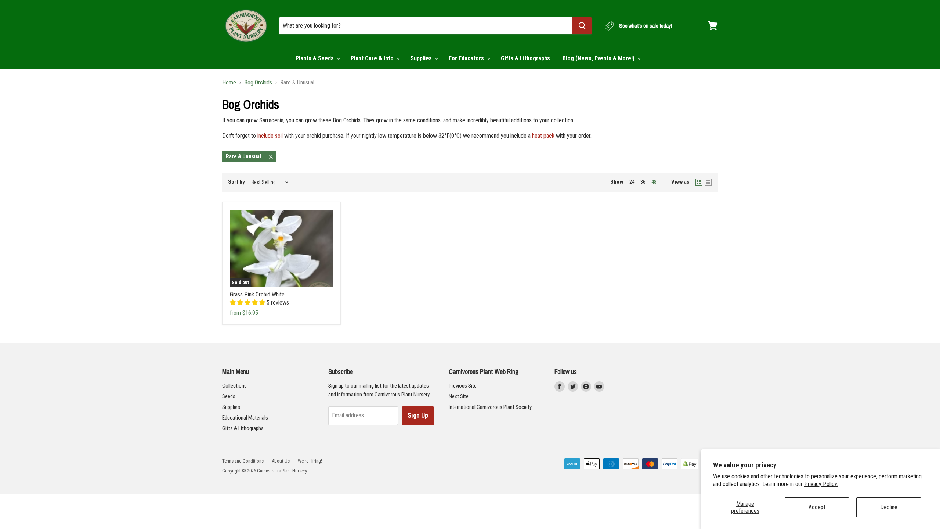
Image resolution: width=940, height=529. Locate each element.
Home (229, 82)
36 (643, 182)
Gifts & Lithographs (525, 58)
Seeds (228, 396)
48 (654, 182)
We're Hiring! (310, 461)
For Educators (467, 58)
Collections (234, 385)
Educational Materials (245, 417)
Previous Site (463, 385)
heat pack (543, 135)
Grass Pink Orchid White (257, 294)
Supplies (422, 58)
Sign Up (418, 415)
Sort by (236, 182)
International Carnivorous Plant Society (490, 407)
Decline (888, 507)
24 (631, 182)
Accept (817, 507)
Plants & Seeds (315, 58)
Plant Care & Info (373, 58)
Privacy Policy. (821, 484)
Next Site (459, 396)
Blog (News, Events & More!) (599, 58)
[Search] (582, 25)
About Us (281, 461)
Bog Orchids (258, 82)
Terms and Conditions (243, 461)
